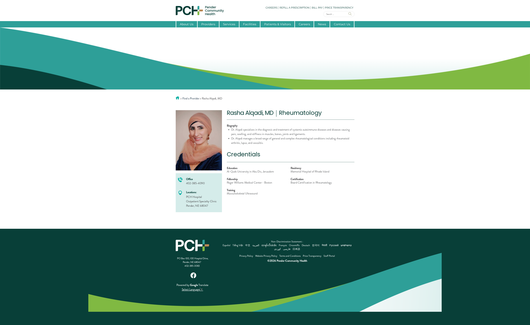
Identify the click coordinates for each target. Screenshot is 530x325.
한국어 (316, 245)
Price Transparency (339, 7)
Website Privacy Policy (266, 256)
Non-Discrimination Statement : (287, 241)
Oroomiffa (294, 245)
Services (229, 24)
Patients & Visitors (277, 24)
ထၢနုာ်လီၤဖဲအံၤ (269, 245)
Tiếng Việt (238, 245)
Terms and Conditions (290, 256)
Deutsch (306, 245)
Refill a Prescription (294, 7)
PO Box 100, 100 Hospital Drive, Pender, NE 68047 (192, 260)
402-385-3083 (192, 266)
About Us (186, 24)
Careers (271, 7)
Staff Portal (329, 256)
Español (226, 245)
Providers (208, 24)
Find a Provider (190, 98)
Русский (334, 245)
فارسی (286, 249)
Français (283, 245)
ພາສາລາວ (346, 245)
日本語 (296, 249)
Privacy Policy (246, 256)
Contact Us (342, 24)
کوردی (277, 249)
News (322, 24)
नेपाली (324, 245)
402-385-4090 (195, 183)
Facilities (249, 24)
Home (177, 97)
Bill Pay (317, 7)
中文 (247, 245)
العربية (255, 245)
